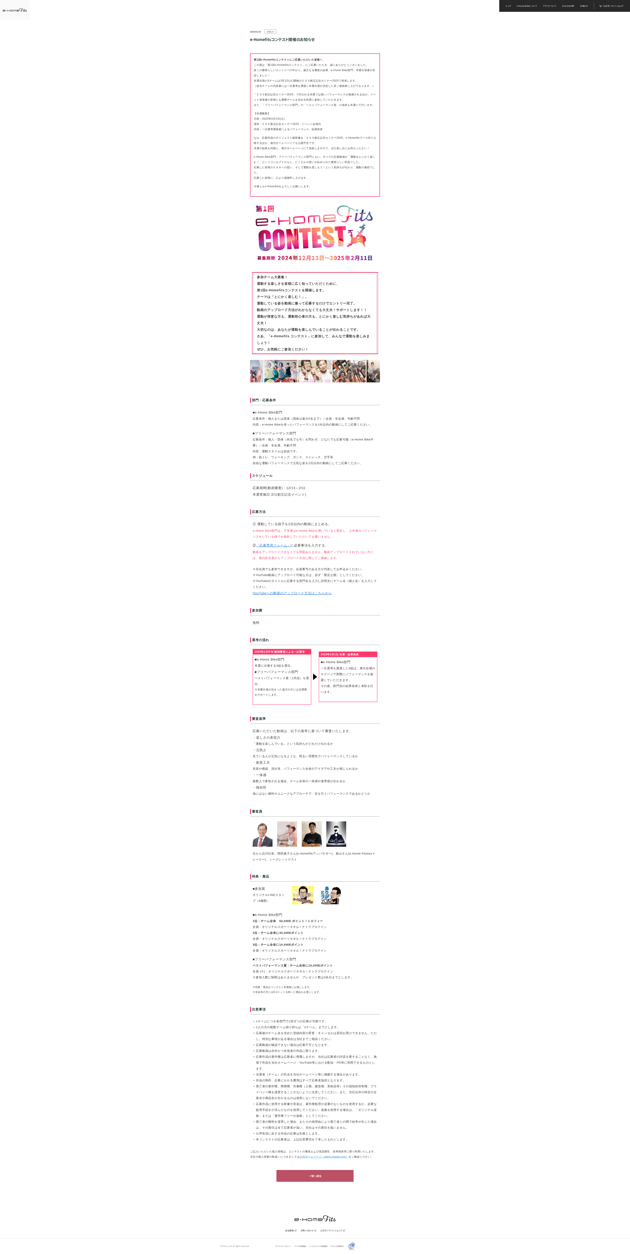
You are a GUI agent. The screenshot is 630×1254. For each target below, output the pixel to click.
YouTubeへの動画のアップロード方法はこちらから (292, 593)
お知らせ (584, 5)
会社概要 (289, 1230)
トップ (508, 5)
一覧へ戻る (315, 1176)
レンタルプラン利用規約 (318, 1246)
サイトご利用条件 (337, 1246)
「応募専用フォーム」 (273, 545)
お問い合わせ (307, 1230)
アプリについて (549, 5)
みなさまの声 (568, 5)
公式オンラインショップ (613, 5)
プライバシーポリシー (283, 1246)
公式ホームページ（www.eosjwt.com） (324, 1156)
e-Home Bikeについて (527, 5)
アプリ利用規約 (300, 1246)
